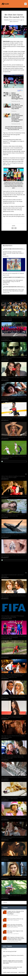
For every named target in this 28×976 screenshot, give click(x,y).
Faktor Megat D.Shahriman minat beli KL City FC (13, 956)
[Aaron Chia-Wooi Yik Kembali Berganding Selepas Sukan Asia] (4, 925)
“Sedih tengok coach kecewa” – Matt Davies (14, 972)
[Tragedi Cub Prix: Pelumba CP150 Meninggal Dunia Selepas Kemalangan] (4, 912)
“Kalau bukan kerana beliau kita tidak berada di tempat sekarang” (12, 967)
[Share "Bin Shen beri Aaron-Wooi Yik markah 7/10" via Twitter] (15, 228)
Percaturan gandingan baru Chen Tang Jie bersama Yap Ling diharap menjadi (13, 290)
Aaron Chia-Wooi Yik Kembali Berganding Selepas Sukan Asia (15, 925)
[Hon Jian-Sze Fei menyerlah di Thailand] (14, 264)
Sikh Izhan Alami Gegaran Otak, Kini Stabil (15, 931)
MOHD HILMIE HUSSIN (14, 20)
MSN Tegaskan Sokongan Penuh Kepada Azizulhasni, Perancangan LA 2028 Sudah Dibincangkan (15, 938)
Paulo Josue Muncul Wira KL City (15, 919)
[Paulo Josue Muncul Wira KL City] (4, 920)
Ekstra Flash (15, 941)
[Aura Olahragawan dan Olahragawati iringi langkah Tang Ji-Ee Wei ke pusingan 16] (14, 277)
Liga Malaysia (16, 920)
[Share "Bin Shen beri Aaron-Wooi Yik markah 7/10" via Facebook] (12, 228)
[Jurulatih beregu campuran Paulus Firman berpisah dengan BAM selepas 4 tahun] (14, 249)
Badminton (15, 21)
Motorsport (15, 915)
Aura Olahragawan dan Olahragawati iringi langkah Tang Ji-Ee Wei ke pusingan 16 (13, 281)
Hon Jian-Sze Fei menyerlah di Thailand (13, 273)
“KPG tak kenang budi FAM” (10, 951)
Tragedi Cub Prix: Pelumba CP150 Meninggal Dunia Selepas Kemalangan (15, 912)
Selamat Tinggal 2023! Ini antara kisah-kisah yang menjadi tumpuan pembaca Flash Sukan (13, 962)
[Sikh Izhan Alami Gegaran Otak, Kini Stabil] (4, 932)
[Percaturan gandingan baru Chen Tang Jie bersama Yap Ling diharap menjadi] (14, 287)
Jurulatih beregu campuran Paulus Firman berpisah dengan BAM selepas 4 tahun (13, 253)
